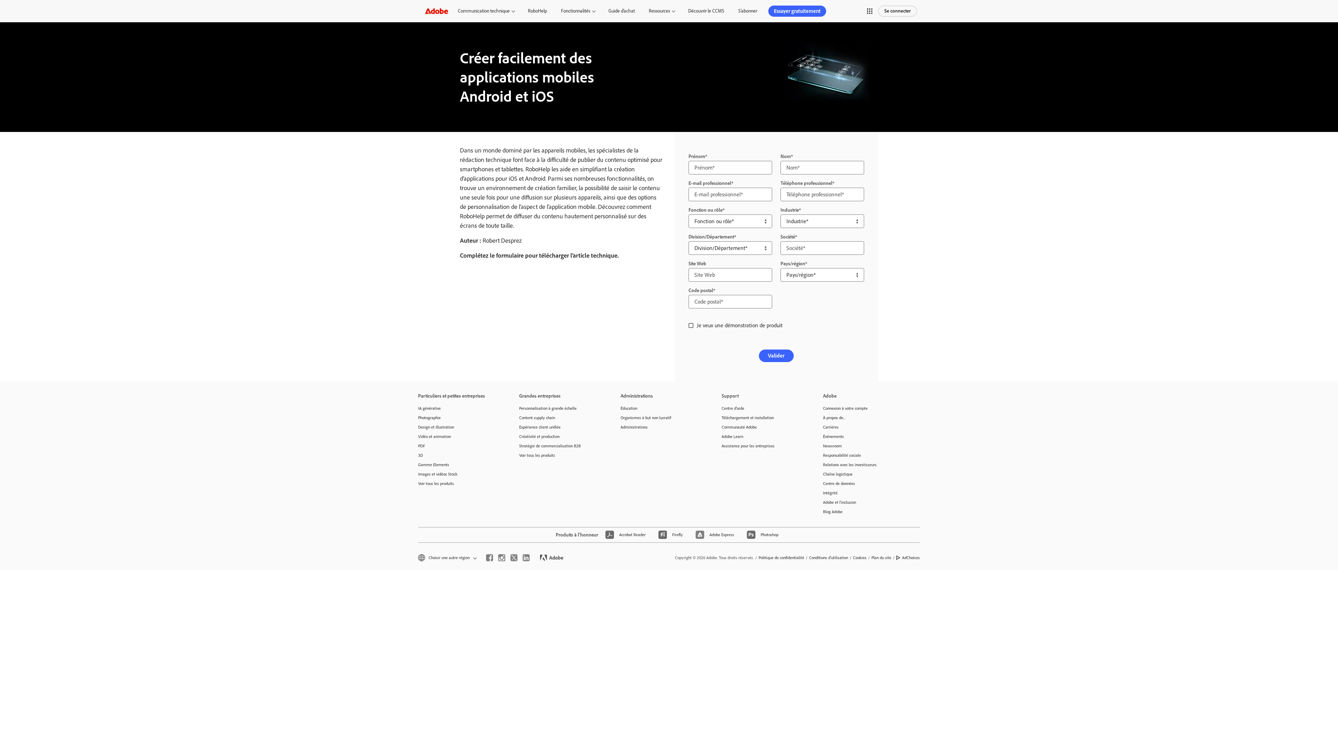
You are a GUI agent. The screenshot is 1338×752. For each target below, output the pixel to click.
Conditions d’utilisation (828, 557)
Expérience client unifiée (540, 427)
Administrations (634, 427)
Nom (785, 156)
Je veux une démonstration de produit (740, 325)
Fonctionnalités (575, 11)
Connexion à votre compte (845, 408)
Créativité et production (539, 436)
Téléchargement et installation (748, 417)
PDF (421, 446)
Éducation (629, 408)
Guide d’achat (621, 11)
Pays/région (792, 264)
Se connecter (897, 11)
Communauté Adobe (739, 427)
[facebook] (489, 557)
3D (420, 455)
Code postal (701, 290)
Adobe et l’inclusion (839, 502)
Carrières (831, 427)
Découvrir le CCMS (706, 11)
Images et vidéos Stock (437, 474)
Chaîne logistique (838, 474)
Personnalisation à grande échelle (548, 408)
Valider (776, 355)
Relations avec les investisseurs (850, 464)
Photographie (429, 417)
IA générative (429, 408)
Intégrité (830, 493)
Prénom (697, 156)
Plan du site (881, 557)
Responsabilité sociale (842, 455)
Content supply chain (537, 417)
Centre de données (839, 483)
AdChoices (911, 557)
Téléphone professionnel (806, 183)
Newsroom (832, 446)
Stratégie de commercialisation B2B (550, 446)
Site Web (697, 264)
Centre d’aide (733, 408)
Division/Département (711, 237)
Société (787, 237)
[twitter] (513, 557)
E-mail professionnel (710, 183)
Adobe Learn (732, 436)
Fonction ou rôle (706, 210)
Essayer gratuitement (797, 11)
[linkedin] (526, 557)
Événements (833, 436)
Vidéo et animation (434, 436)
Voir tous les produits (436, 483)
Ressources (659, 11)
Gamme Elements (433, 464)
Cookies (860, 557)
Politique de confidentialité (781, 557)
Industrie (789, 210)
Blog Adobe (833, 511)
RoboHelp (537, 11)
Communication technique (484, 11)
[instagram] (501, 557)
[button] (869, 11)
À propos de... (834, 417)
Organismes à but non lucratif (646, 417)
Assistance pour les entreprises (748, 446)
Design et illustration (436, 427)
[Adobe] (436, 11)
